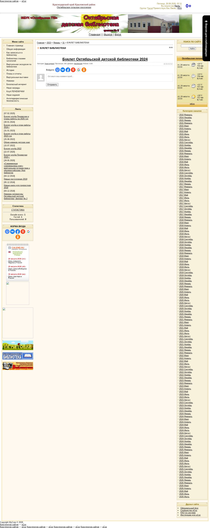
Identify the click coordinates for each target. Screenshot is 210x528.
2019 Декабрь (185, 281)
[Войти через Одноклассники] (18, 237)
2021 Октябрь (185, 342)
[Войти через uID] (7, 231)
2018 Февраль (185, 220)
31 (63, 43)
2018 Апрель (185, 225)
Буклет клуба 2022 (12, 148)
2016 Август (184, 170)
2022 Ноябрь (185, 375)
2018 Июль (184, 234)
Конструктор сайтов (9, 1)
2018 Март (184, 223)
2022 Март (184, 355)
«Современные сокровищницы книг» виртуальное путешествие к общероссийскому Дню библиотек (17, 168)
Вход (118, 34)
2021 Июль (184, 333)
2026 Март (184, 485)
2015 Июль (184, 137)
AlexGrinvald (78, 63)
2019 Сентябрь (186, 272)
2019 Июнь (184, 264)
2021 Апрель (185, 325)
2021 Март (184, 322)
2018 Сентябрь (186, 239)
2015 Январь (185, 120)
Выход (108, 34)
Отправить (52, 84)
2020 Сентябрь (186, 306)
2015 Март (184, 126)
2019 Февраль (185, 253)
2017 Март (184, 189)
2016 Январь (185, 151)
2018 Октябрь (185, 242)
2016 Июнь (184, 164)
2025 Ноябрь (185, 474)
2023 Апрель (185, 389)
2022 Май (183, 361)
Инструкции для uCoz (190, 515)
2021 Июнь (184, 331)
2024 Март (184, 419)
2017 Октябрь (185, 209)
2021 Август (184, 336)
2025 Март (184, 452)
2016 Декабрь (185, 181)
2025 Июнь (184, 461)
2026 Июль (184, 497)
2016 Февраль (185, 153)
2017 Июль (184, 200)
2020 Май (183, 295)
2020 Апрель (185, 292)
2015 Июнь (184, 134)
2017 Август (184, 203)
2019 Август (184, 270)
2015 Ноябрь (185, 145)
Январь (56, 43)
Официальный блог (189, 508)
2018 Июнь (184, 231)
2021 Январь (185, 317)
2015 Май (183, 131)
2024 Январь (185, 414)
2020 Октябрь (185, 308)
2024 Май (183, 425)
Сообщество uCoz (188, 510)
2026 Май (183, 491)
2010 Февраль (185, 115)
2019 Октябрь (185, 275)
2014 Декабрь (185, 117)
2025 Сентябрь (186, 469)
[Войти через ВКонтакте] (12, 231)
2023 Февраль (185, 383)
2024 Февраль (185, 416)
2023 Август (184, 400)
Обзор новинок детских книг (17, 142)
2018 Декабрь (185, 247)
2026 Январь (185, 480)
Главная (94, 34)
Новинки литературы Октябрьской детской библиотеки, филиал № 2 (15, 196)
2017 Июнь (184, 198)
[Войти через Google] (28, 231)
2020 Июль (184, 300)
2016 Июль (184, 167)
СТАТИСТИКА (17, 210)
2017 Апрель (185, 192)
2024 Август (184, 433)
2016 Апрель (185, 159)
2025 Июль (184, 463)
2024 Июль (184, 430)
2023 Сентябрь (186, 402)
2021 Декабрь (185, 347)
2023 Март (184, 386)
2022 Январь (185, 350)
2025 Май (183, 458)
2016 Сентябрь (186, 173)
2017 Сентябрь (186, 206)
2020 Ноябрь (185, 311)
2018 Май (183, 228)
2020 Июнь (184, 297)
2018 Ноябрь (185, 245)
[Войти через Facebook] (17, 231)
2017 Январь (185, 184)
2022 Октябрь (185, 372)
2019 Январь (185, 250)
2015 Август (184, 140)
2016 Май (183, 162)
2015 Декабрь (185, 148)
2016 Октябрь (185, 176)
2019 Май (183, 261)
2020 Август (184, 303)
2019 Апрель (185, 259)
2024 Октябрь (185, 438)
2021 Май (183, 328)
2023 (49, 43)
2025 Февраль (185, 450)
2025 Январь (185, 447)
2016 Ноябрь (185, 178)
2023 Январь (185, 380)
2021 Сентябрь (186, 339)
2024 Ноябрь (185, 441)
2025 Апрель (185, 455)
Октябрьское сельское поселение (74, 7)
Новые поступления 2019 (15, 179)
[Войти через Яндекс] (23, 231)
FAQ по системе (188, 513)
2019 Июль (184, 267)
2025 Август (184, 466)
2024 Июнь (184, 427)
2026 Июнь (184, 494)
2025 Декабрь (185, 477)
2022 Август (184, 366)
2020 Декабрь (185, 314)
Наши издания (49, 63)
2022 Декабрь (185, 378)
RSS (180, 8)
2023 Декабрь (185, 411)
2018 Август (184, 236)
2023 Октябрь (185, 405)
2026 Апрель (185, 488)
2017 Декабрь (185, 214)
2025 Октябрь (185, 472)
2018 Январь (185, 217)
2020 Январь (185, 283)
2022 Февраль (185, 353)
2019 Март (184, 256)
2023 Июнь (184, 394)
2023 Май (183, 391)
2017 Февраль (185, 187)
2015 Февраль (185, 123)
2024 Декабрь (185, 444)
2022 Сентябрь (186, 369)
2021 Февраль (185, 319)
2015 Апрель (185, 128)
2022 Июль (184, 364)
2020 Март (184, 289)
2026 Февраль (185, 483)
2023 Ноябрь (185, 408)
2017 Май (183, 195)
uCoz (24, 1)
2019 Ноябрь (185, 278)
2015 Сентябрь (186, 142)
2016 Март (184, 156)
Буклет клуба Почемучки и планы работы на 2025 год (16, 117)
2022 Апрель (185, 358)
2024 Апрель (185, 422)
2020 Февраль (185, 286)
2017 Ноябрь (185, 211)
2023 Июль (184, 397)
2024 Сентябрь (186, 436)
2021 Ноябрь (185, 344)
